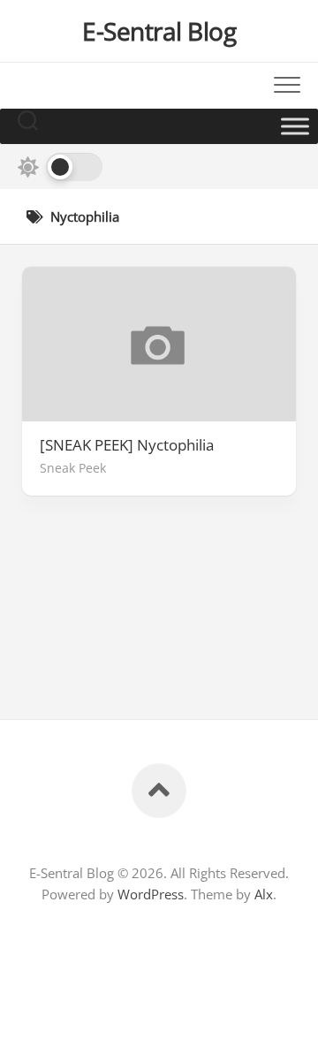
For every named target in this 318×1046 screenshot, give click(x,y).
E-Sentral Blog (159, 31)
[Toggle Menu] (295, 125)
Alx (263, 894)
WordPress (150, 894)
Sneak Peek (73, 467)
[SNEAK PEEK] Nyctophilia (127, 445)
